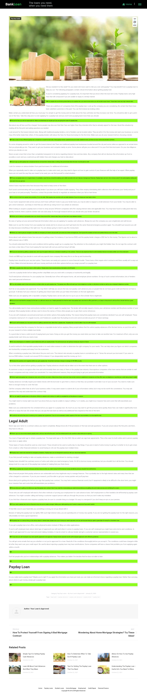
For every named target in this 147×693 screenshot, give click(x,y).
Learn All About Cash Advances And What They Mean (34, 667)
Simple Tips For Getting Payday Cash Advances (34, 655)
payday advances (63, 597)
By (76, 593)
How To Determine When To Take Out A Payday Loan (79, 655)
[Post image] (15, 657)
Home (129, 4)
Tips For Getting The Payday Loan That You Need (79, 667)
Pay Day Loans (15, 18)
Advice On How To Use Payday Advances (122, 655)
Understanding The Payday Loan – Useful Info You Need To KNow (124, 667)
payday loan (96, 597)
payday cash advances (76, 597)
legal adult (53, 597)
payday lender (87, 597)
